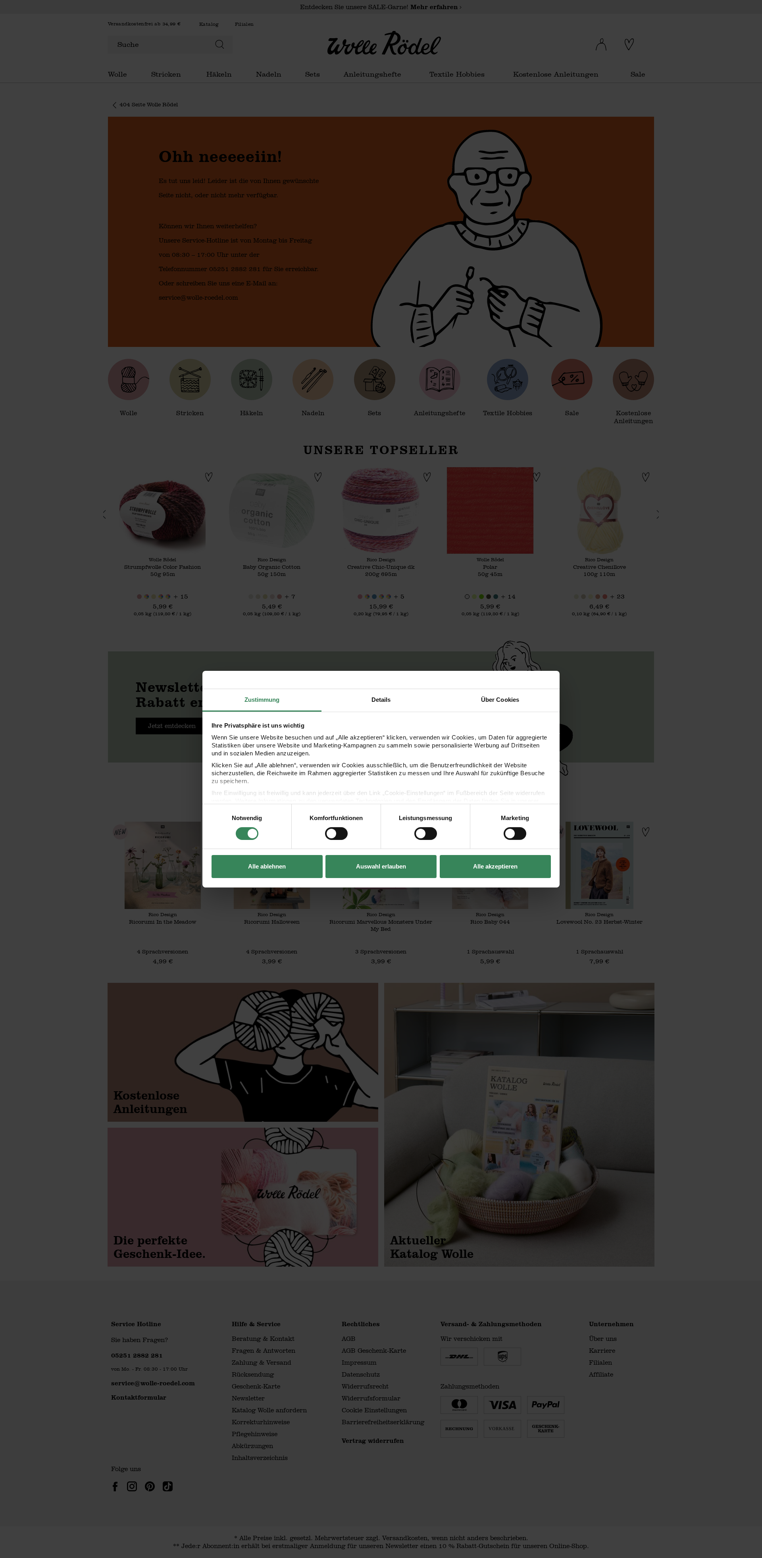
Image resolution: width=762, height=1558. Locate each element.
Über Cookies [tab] (500, 699)
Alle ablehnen (267, 866)
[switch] (336, 833)
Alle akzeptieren (495, 866)
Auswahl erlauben (381, 866)
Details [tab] (381, 699)
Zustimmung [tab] (262, 699)
